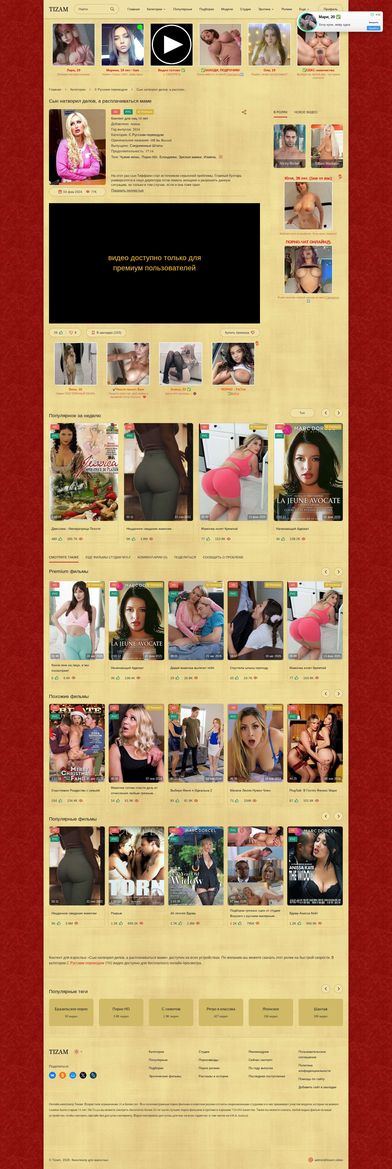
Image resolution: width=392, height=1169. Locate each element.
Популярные (182, 9)
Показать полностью (127, 190)
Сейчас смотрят (260, 1060)
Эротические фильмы (165, 1076)
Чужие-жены (129, 157)
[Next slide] (338, 412)
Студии (245, 9)
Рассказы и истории (213, 1076)
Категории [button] (154, 9)
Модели (227, 9)
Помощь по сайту (312, 1079)
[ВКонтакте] (52, 1075)
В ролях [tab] (280, 112)
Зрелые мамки (190, 157)
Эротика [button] (264, 9)
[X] (83, 1075)
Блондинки (167, 157)
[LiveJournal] (93, 1075)
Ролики (287, 9)
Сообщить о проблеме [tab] (223, 557)
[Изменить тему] (78, 1051)
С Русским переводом (111, 89)
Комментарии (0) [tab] (152, 557)
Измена (210, 157)
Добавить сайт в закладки (317, 1087)
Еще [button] (302, 9)
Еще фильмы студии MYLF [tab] (108, 557)
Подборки (206, 9)
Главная (133, 9)
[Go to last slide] (325, 412)
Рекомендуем (259, 1051)
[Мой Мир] (72, 1075)
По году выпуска (261, 1068)
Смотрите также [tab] (64, 557)
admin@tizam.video (329, 1160)
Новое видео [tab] (305, 112)
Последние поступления (267, 1076)
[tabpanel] (308, 144)
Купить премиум (237, 332)
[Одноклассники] (62, 1075)
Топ (302, 413)
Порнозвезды (208, 1060)
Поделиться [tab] (185, 557)
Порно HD (149, 157)
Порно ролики (209, 1068)
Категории (78, 89)
